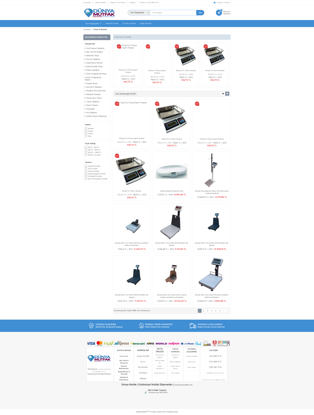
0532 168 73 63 (215, 367)
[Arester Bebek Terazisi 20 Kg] (172, 171)
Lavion (90, 133)
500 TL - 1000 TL (94, 150)
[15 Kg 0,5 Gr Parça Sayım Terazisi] (128, 55)
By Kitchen (143, 367)
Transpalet (90, 109)
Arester (91, 128)
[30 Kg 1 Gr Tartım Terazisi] (214, 55)
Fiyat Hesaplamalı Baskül (93, 78)
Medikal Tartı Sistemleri (96, 91)
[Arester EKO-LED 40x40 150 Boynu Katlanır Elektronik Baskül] (212, 274)
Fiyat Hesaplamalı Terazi (96, 74)
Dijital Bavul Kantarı (94, 63)
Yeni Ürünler (93, 169)
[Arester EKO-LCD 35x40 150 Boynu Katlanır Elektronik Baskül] (132, 222)
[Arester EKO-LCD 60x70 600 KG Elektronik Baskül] (132, 274)
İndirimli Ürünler (94, 166)
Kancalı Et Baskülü (94, 87)
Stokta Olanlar (93, 171)
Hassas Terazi (91, 83)
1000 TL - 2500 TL (94, 152)
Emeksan (143, 373)
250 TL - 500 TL (93, 147)
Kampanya (92, 369)
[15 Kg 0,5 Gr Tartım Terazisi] (186, 55)
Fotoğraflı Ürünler (95, 176)
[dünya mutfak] (99, 18)
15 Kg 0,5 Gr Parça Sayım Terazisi (131, 138)
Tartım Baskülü (92, 101)
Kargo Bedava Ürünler (97, 174)
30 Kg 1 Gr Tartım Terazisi (214, 70)
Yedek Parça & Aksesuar (96, 116)
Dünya (90, 131)
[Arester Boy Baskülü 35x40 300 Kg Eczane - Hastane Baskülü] (212, 171)
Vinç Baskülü (91, 112)
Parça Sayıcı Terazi (94, 98)
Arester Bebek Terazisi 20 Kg (171, 191)
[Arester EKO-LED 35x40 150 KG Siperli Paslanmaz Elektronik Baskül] (172, 274)
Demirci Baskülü (93, 59)
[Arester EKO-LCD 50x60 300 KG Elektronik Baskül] (212, 222)
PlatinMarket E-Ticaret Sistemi (149, 412)
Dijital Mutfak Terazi (94, 66)
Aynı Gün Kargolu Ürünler (98, 179)
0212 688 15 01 (215, 356)
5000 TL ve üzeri (94, 155)
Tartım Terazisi (92, 105)
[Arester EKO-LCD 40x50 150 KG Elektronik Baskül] (172, 222)
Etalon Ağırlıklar (92, 70)
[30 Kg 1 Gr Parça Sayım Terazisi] (157, 55)
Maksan (143, 378)
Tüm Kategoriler (92, 23)
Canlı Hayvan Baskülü (95, 48)
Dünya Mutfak (143, 356)
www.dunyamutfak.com (184, 385)
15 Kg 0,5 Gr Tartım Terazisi (186, 70)
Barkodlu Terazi (92, 55)
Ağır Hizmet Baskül (94, 52)
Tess (89, 136)
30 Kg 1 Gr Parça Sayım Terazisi (212, 139)
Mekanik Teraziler (93, 94)
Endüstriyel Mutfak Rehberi (99, 374)
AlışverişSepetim (227, 12)
